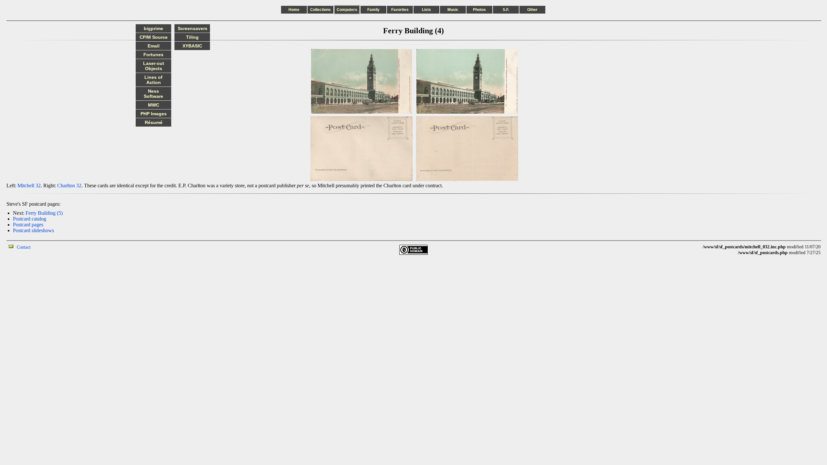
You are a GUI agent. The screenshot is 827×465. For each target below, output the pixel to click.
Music (452, 9)
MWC (153, 105)
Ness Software (153, 93)
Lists (426, 9)
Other (532, 9)
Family (373, 9)
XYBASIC (192, 45)
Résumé (153, 122)
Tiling (192, 37)
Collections (320, 9)
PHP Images (154, 113)
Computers (347, 9)
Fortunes (153, 54)
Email (154, 45)
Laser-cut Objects (153, 66)
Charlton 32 (69, 185)
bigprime (153, 28)
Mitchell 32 (29, 185)
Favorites (400, 9)
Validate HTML (45, 246)
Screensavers (192, 28)
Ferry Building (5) (44, 213)
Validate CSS (691, 246)
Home (293, 9)
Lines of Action (153, 80)
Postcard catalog (29, 219)
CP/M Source (154, 37)
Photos (479, 9)
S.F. (506, 9)
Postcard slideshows (33, 230)
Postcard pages (28, 224)
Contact (24, 247)
